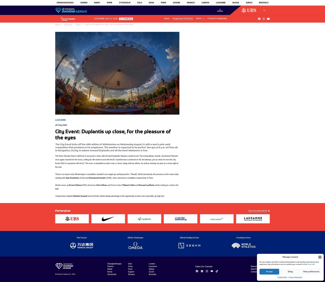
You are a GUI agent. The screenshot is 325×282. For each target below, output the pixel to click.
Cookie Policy (282, 277)
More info (311, 264)
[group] (220, 10)
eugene (176, 3)
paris (163, 3)
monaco (191, 3)
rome (109, 3)
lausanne (221, 3)
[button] (320, 257)
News (166, 19)
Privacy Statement (295, 277)
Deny (290, 272)
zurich (249, 3)
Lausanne (68, 25)
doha (151, 3)
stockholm (124, 3)
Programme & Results (183, 19)
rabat (97, 3)
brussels (263, 3)
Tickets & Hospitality (217, 19)
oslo (139, 3)
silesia (235, 3)
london (205, 3)
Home (57, 25)
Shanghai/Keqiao (65, 3)
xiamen (83, 3)
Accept (269, 272)
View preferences (311, 272)
